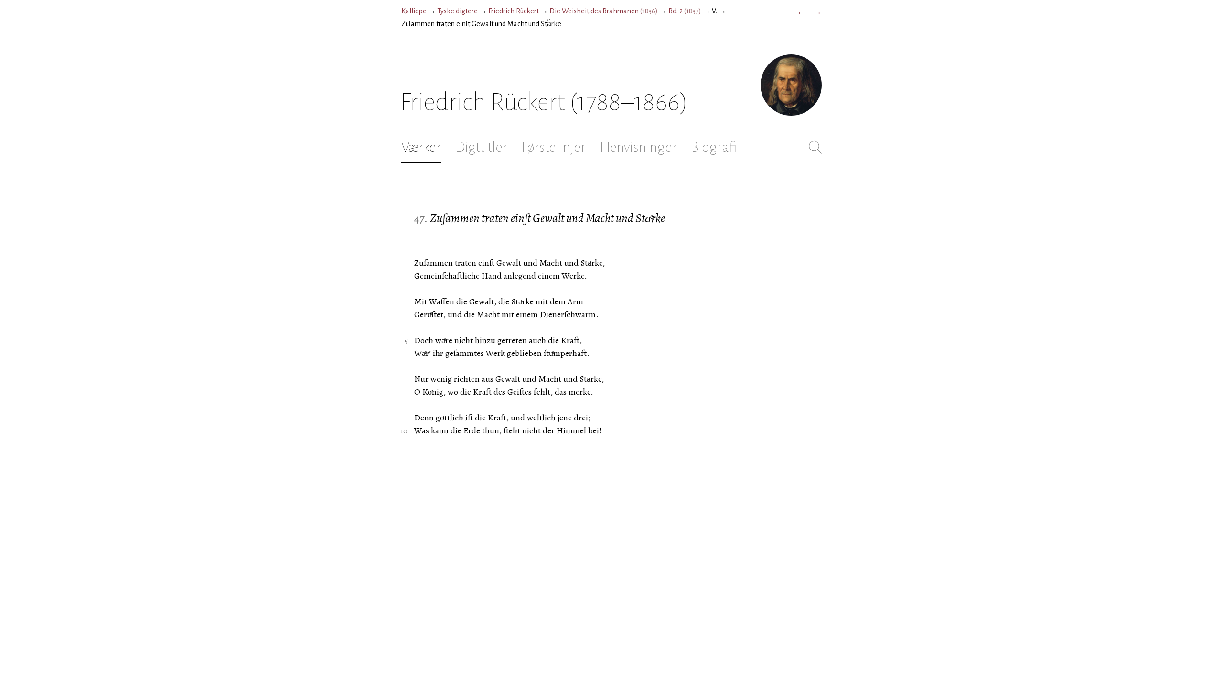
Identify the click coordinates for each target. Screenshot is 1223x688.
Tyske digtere (457, 11)
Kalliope (414, 11)
